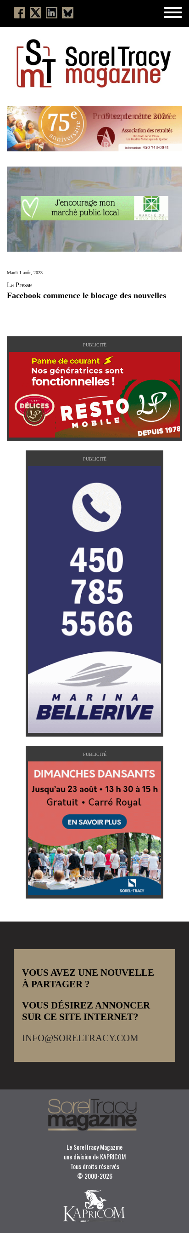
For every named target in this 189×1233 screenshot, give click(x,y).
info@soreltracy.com (80, 1037)
